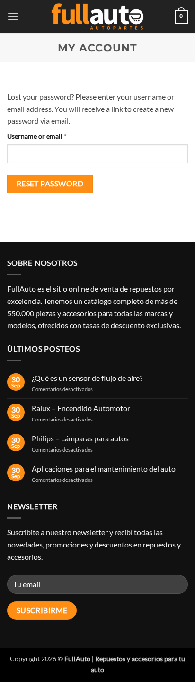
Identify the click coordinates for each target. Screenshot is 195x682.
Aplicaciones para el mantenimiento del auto (104, 468)
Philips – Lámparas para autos (80, 438)
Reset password (50, 183)
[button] (12, 16)
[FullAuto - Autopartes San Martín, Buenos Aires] (97, 16)
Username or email (50, 136)
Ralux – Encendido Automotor (81, 408)
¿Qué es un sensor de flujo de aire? (87, 377)
